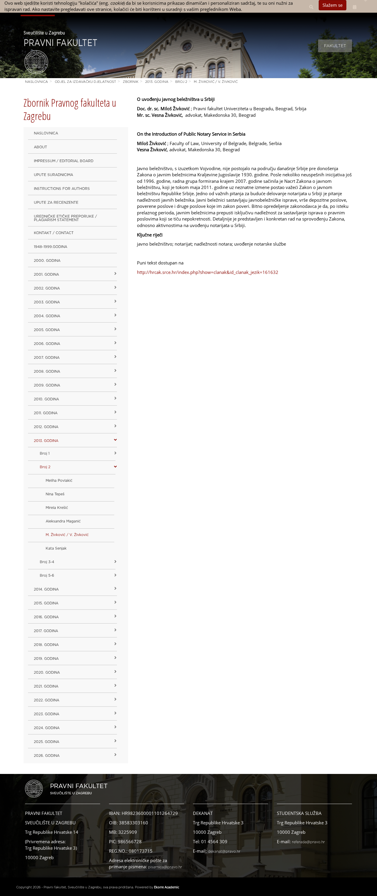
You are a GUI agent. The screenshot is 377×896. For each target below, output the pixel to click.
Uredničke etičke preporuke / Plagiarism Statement (65, 218)
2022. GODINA (46, 700)
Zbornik (130, 81)
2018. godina (46, 645)
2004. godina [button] (47, 316)
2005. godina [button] (47, 330)
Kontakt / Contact (54, 233)
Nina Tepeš (55, 494)
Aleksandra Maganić (63, 521)
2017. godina (46, 631)
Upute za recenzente (56, 202)
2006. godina (47, 344)
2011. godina (45, 413)
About (40, 147)
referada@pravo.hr (308, 842)
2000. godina (47, 260)
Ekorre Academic (166, 887)
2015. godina (46, 603)
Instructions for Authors (62, 188)
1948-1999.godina (50, 247)
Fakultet (335, 46)
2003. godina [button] (47, 302)
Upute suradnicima (53, 175)
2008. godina (47, 371)
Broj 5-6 (47, 575)
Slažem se (333, 5)
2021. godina (46, 686)
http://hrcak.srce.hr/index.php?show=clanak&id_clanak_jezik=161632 (207, 272)
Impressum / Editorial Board (63, 161)
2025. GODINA (46, 742)
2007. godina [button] (46, 357)
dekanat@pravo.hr (224, 851)
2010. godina (46, 399)
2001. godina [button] (46, 274)
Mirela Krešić (57, 507)
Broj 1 (44, 453)
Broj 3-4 (47, 562)
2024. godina (46, 728)
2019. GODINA (46, 658)
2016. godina (46, 617)
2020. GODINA (47, 672)
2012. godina (46, 427)
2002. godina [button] (47, 288)
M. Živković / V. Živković (216, 81)
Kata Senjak (56, 548)
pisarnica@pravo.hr (165, 867)
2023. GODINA (46, 714)
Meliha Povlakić (59, 480)
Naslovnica (36, 81)
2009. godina (47, 385)
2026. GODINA (46, 755)
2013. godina (156, 81)
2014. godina (46, 589)
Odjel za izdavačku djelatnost (85, 81)
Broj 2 (181, 81)
